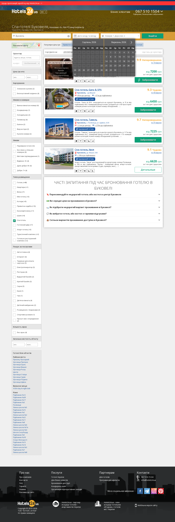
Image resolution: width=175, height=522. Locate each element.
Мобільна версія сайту (147, 505)
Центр (15, 372)
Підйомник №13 (19, 442)
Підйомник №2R (19, 397)
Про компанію (25, 477)
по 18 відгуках (156, 63)
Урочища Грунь (19, 364)
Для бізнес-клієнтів (59, 480)
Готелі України (57, 477)
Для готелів (104, 477)
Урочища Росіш (19, 369)
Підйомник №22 (19, 417)
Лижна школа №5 (20, 407)
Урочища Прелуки (20, 362)
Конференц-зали (58, 486)
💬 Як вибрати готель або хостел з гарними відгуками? (77, 213)
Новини (22, 489)
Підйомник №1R (19, 437)
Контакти (23, 480)
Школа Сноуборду (20, 432)
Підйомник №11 (19, 420)
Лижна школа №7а (20, 427)
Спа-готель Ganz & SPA (88, 89)
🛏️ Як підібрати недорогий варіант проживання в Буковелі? (79, 207)
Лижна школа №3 (20, 447)
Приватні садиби (70, 45)
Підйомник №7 (19, 450)
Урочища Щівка (19, 382)
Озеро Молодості (20, 440)
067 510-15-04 (147, 477)
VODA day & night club (21, 388)
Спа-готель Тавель (86, 119)
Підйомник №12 (19, 395)
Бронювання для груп (60, 483)
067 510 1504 (147, 11)
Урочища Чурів (19, 377)
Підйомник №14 (19, 445)
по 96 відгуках (156, 153)
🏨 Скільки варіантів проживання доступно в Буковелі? (77, 220)
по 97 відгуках (156, 123)
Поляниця (17, 405)
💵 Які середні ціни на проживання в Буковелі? (72, 200)
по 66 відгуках (156, 93)
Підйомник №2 (19, 412)
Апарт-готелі (136, 45)
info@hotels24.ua (148, 480)
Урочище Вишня (19, 367)
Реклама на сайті (26, 492)
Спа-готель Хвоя (84, 149)
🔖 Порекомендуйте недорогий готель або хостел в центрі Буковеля (84, 194)
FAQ (21, 483)
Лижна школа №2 (20, 415)
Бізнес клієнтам (120, 12)
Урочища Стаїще (20, 374)
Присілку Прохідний (21, 359)
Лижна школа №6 (20, 425)
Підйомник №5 (19, 435)
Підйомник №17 (19, 400)
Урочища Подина (20, 379)
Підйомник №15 (19, 410)
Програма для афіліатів (109, 480)
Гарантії (22, 486)
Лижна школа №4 (20, 430)
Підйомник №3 (19, 402)
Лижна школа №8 (20, 452)
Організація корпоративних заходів (66, 489)
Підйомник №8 (19, 422)
